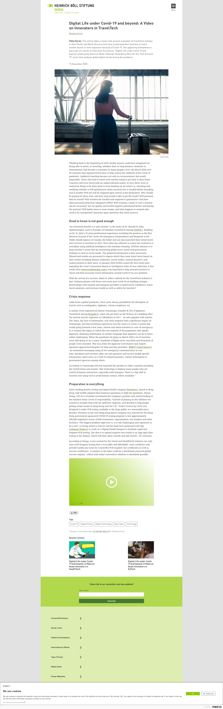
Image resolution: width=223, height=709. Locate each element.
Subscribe (111, 601)
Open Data (118, 524)
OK (193, 694)
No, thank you (208, 694)
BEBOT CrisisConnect (139, 347)
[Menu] (173, 6)
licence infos (164, 156)
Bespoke (92, 314)
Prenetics (131, 389)
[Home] (71, 7)
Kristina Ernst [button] (76, 34)
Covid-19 (74, 524)
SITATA (137, 229)
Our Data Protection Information (13, 702)
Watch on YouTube (75, 503)
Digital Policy (86, 524)
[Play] (112, 482)
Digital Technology (103, 524)
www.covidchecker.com (93, 269)
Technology (131, 524)
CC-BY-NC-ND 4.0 (101, 532)
